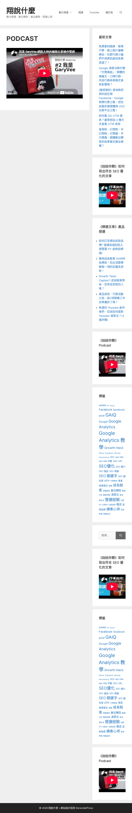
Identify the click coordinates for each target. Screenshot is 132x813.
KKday (101, 453)
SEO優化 (107, 466)
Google (103, 421)
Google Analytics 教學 (112, 440)
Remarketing (104, 457)
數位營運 (63, 12)
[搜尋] (121, 535)
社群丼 (105, 505)
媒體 (110, 486)
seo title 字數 (105, 461)
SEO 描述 (103, 471)
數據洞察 (106, 495)
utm (106, 480)
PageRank (109, 453)
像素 (120, 480)
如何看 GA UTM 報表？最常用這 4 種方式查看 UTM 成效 (111, 120)
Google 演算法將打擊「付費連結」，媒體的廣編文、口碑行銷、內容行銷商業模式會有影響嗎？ (112, 76)
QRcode (117, 453)
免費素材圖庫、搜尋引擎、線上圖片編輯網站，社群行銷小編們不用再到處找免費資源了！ (111, 54)
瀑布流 (101, 500)
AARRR (102, 405)
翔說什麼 (20, 10)
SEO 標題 (114, 471)
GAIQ (110, 415)
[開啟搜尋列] (121, 12)
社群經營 (112, 505)
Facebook (105, 409)
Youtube (94, 12)
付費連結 (113, 481)
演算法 (115, 494)
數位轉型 (116, 490)
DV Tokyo (111, 406)
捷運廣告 (106, 491)
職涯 (119, 504)
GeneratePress (84, 807)
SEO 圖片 (120, 466)
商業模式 (103, 485)
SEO (112, 457)
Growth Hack (113, 448)
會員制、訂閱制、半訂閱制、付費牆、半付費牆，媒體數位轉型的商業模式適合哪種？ (111, 137)
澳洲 (121, 495)
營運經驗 (112, 499)
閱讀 (80, 12)
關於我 (109, 12)
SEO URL (118, 461)
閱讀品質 (106, 514)
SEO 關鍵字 (108, 476)
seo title (119, 457)
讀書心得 (113, 509)
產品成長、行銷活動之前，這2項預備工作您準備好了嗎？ (112, 298)
